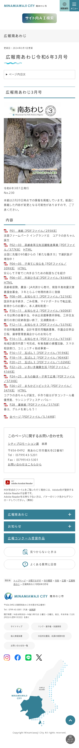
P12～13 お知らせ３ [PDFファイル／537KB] (41, 324)
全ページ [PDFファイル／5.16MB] (33, 416)
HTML (27, 249)
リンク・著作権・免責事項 (49, 626)
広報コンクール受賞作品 (26, 538)
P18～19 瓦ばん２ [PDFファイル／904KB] (39, 357)
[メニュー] (74, 6)
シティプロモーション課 (23, 443)
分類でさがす (34, 580)
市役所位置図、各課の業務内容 (51, 636)
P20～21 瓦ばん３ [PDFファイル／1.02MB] (40, 362)
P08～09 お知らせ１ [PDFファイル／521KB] (41, 296)
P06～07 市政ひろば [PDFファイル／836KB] (41, 277)
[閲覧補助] (64, 6)
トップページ (19, 580)
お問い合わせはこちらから (25, 464)
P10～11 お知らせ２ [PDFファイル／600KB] (41, 310)
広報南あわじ (15, 36)
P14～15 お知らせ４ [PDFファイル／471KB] (41, 339)
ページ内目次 (17, 74)
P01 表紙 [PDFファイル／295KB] (33, 230)
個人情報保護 (16, 636)
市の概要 (48, 580)
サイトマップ (16, 626)
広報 (64, 580)
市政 (57, 580)
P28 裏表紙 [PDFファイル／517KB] (35, 404)
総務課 (32, 610)
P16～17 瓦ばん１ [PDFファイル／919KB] (39, 353)
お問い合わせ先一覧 (19, 646)
